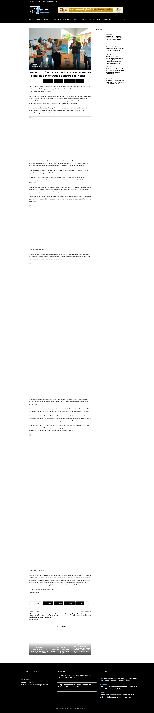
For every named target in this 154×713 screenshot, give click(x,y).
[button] (125, 20)
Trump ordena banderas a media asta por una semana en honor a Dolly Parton (60, 651)
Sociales (102, 692)
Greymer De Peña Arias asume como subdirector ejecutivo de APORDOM (39, 651)
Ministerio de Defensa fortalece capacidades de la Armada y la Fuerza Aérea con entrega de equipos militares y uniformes (81, 650)
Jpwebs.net (83, 708)
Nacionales (39, 647)
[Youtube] (126, 1)
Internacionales (60, 647)
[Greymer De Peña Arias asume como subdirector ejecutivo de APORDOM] (39, 643)
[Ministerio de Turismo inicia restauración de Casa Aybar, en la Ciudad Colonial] (100, 81)
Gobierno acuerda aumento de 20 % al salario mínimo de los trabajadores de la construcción (115, 71)
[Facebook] (119, 1)
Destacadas (103, 676)
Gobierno (34, 64)
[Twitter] (123, 1)
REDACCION (36, 66)
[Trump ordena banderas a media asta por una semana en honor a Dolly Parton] (60, 643)
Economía (108, 66)
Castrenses (81, 644)
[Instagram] (121, 1)
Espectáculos (104, 684)
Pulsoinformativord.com (64, 708)
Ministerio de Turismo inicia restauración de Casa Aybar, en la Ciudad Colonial (115, 82)
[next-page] (33, 658)
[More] (86, 81)
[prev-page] (30, 658)
